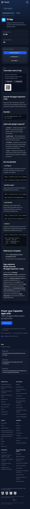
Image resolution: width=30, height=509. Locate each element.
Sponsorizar (4, 446)
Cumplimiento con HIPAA (22, 438)
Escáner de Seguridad (21, 414)
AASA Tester (19, 405)
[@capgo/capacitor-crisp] (16, 278)
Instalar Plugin (7, 323)
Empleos (18, 430)
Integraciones (4, 411)
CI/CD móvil (19, 396)
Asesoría (18, 440)
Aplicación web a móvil (21, 393)
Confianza (18, 435)
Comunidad (4, 423)
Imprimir (18, 428)
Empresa (18, 425)
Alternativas (4, 452)
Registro (18, 384)
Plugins (3, 409)
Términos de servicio (21, 465)
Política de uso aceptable (22, 463)
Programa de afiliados (21, 443)
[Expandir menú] (27, 2)
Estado (2, 441)
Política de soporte (20, 456)
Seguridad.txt (19, 468)
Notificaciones (4, 399)
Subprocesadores (20, 481)
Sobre (17, 423)
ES (15, 500)
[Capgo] (5, 2)
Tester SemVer (19, 407)
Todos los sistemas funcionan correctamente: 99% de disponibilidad (14, 489)
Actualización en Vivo (6, 384)
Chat (2, 443)
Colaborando (19, 433)
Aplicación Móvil (5, 406)
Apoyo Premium (5, 428)
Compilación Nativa (5, 404)
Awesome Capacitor (20, 398)
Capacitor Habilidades (21, 416)
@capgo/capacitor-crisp (8, 13)
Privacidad (18, 454)
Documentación (19, 387)
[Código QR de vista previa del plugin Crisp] (8, 87)
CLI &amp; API (4, 414)
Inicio (18, 282)
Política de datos (20, 474)
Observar (3, 401)
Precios (2, 425)
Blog (2, 438)
